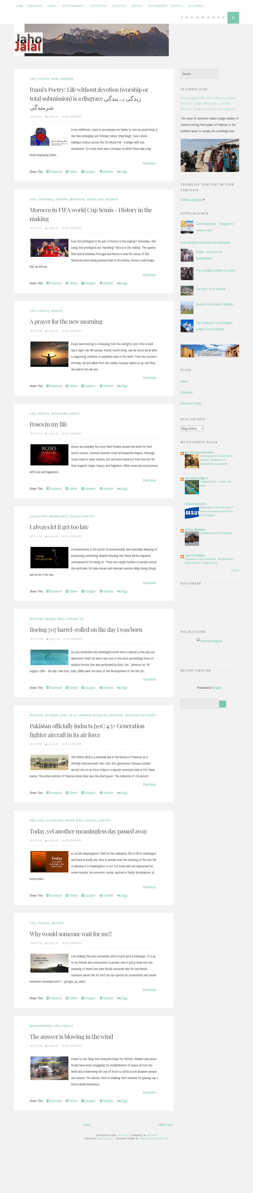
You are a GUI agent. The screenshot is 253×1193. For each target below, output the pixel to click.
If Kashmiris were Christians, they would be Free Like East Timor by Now (209, 561)
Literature (39, 516)
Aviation (36, 619)
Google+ (90, 171)
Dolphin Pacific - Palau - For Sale (215, 483)
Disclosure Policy (191, 403)
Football (46, 199)
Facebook (55, 171)
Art (32, 820)
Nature (137, 6)
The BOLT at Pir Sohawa (210, 289)
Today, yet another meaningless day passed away (89, 831)
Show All (235, 570)
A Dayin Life (35, 6)
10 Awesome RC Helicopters (216, 533)
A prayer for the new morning (66, 321)
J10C (63, 715)
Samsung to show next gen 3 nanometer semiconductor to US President (216, 511)
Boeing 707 (75, 619)
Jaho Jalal (123, 1135)
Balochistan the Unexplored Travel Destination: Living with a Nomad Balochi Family (208, 103)
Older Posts (166, 1125)
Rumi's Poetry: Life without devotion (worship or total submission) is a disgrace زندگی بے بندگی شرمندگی (89, 98)
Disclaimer (187, 392)
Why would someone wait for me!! (71, 934)
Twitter (72, 171)
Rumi (55, 79)
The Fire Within (195, 555)
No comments (74, 116)
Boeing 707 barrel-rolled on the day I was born (86, 629)
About (184, 381)
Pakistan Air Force (140, 715)
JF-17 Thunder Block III (88, 715)
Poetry (43, 79)
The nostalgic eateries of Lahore (215, 270)
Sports (177, 6)
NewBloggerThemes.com (154, 1138)
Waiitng (57, 923)
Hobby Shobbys (195, 529)
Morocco (77, 199)
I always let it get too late (59, 527)
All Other (195, 6)
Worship (67, 79)
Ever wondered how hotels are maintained (205, 242)
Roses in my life (48, 424)
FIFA (33, 199)
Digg (124, 171)
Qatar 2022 (95, 199)
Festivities (98, 6)
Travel (51, 6)
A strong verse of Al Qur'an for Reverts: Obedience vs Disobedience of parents (216, 460)
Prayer (57, 311)
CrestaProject (105, 1138)
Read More (149, 163)
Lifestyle (118, 6)
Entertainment (73, 6)
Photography (157, 6)
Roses (75, 413)
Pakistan (116, 715)
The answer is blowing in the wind (71, 1036)
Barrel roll (55, 619)
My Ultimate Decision (199, 452)
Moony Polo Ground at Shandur (214, 304)
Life (33, 79)
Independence (41, 1026)
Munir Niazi (59, 516)
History (62, 199)
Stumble (107, 171)
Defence (51, 715)
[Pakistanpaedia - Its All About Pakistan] (210, 356)
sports (112, 199)
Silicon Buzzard (195, 504)
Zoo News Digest (196, 478)
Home (19, 6)
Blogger (217, 687)
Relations (59, 413)
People (43, 311)
